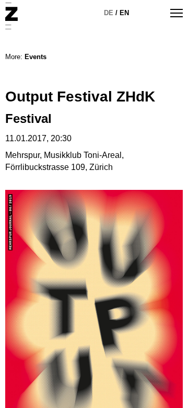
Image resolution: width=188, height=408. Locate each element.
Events (35, 57)
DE (108, 13)
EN (124, 13)
